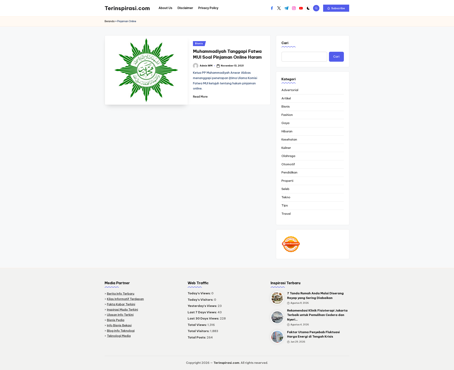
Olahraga (288, 156)
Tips (284, 205)
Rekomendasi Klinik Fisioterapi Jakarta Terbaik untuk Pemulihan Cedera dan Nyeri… (317, 315)
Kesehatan (289, 139)
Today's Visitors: (201, 300)
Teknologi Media (119, 336)
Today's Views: (199, 293)
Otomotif (288, 164)
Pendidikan (289, 172)
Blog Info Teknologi (121, 331)
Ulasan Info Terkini (120, 315)
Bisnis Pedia (115, 320)
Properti (287, 181)
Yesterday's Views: (203, 306)
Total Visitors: (199, 331)
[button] (336, 8)
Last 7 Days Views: (203, 312)
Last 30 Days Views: (204, 318)
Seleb (285, 189)
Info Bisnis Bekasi (119, 325)
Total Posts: (197, 337)
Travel (286, 214)
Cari (284, 43)
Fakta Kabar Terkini (121, 304)
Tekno (285, 197)
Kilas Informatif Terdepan (125, 299)
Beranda (110, 21)
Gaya (285, 123)
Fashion (287, 115)
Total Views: (197, 325)
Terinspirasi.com (127, 8)
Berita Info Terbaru (120, 294)
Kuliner (286, 148)
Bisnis (199, 43)
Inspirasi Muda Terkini (122, 310)
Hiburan (286, 131)
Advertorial (289, 90)
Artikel (286, 98)
